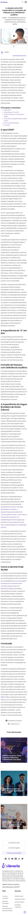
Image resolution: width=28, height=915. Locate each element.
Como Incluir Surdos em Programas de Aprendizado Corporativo (12, 791)
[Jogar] (14, 36)
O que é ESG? (7, 110)
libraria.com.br (5, 700)
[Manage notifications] (25, 912)
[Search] (22, 2)
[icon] (5, 858)
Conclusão (7, 125)
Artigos (4, 17)
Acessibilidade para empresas (17, 17)
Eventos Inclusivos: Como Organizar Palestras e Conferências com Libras (11, 757)
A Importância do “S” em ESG (11, 112)
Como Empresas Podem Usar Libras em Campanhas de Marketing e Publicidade (13, 824)
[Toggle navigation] (25, 2)
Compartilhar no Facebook (15, 720)
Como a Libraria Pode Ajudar (11, 123)
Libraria (4, 573)
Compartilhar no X (15, 724)
